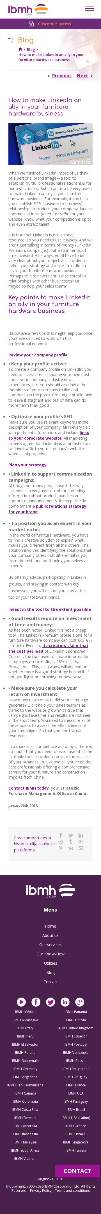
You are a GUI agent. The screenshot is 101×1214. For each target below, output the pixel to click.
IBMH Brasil (76, 1109)
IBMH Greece (75, 1125)
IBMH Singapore (76, 1142)
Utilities (50, 963)
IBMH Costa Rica (25, 1109)
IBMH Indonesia (25, 1134)
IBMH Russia (76, 1060)
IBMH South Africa (25, 1150)
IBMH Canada (25, 1093)
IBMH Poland (25, 1052)
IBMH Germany (25, 1068)
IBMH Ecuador (76, 1036)
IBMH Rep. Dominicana (25, 1085)
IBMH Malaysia (25, 1142)
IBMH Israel (76, 1134)
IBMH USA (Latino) (76, 1117)
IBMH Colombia (25, 1101)
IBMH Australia (25, 1125)
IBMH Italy (25, 1028)
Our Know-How (50, 954)
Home (50, 926)
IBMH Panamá (76, 1011)
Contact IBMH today (28, 788)
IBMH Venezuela (76, 1052)
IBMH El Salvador (25, 1044)
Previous (62, 76)
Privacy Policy (41, 1190)
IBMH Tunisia (76, 1150)
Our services (50, 944)
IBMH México (25, 1011)
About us (50, 935)
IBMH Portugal (76, 1044)
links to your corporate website (48, 435)
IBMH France (76, 1085)
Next (82, 76)
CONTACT (77, 1171)
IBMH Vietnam (25, 1158)
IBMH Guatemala (25, 1060)
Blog (31, 49)
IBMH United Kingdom (75, 1028)
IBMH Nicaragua (25, 1020)
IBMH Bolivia (76, 1020)
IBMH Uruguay (76, 1077)
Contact (50, 981)
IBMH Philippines (76, 1068)
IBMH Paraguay (76, 1101)
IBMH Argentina (25, 1077)
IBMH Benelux (25, 1117)
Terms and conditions (72, 1190)
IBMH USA (76, 1093)
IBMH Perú (25, 1036)
